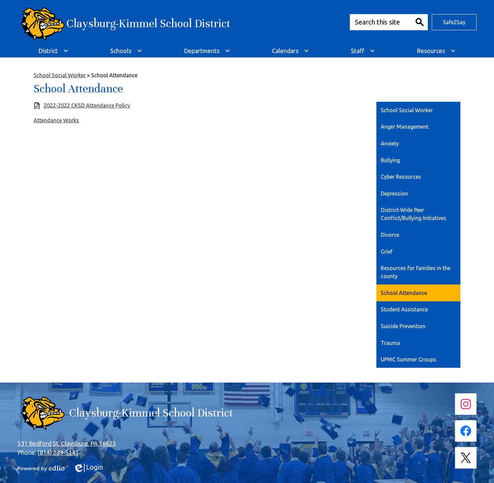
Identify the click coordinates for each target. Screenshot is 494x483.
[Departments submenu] (207, 50)
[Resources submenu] (436, 50)
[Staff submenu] (363, 50)
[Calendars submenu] (290, 50)
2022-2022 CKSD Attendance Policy (87, 105)
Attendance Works (56, 120)
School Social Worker (60, 75)
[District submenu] (53, 50)
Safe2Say (454, 22)
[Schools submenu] (126, 50)
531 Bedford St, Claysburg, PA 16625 (66, 443)
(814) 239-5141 (58, 452)
